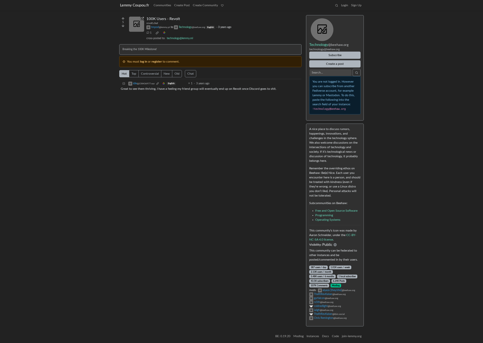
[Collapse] (124, 84)
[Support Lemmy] (222, 5)
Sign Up (356, 5)
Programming (324, 215)
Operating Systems (327, 219)
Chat (190, 73)
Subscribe (334, 55)
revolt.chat (152, 23)
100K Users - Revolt (163, 19)
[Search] (337, 5)
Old (177, 73)
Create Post (182, 5)
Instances (313, 336)
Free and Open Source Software (336, 210)
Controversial (150, 73)
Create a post (335, 63)
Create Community (205, 5)
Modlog (336, 285)
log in (143, 61)
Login (344, 5)
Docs (325, 336)
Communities (162, 5)
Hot (124, 73)
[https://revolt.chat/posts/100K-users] (136, 24)
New (167, 73)
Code (335, 336)
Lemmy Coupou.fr (134, 5)
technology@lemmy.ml (180, 38)
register (157, 61)
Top (134, 73)
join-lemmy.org (351, 336)
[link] (157, 32)
